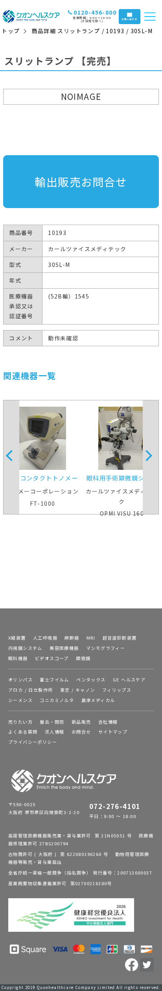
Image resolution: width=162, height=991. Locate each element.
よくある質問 (22, 731)
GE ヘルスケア (129, 679)
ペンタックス (90, 679)
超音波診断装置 (120, 637)
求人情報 (54, 731)
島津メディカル (98, 700)
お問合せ (81, 731)
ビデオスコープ (52, 658)
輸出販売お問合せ (81, 182)
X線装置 (17, 637)
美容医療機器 (64, 648)
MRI (91, 637)
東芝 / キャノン (77, 690)
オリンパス (20, 679)
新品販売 (81, 722)
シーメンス (20, 700)
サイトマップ (112, 731)
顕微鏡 (83, 658)
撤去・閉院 (52, 722)
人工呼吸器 (45, 637)
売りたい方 (20, 722)
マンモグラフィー (105, 648)
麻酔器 (71, 637)
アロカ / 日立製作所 (30, 690)
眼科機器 (18, 658)
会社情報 (108, 722)
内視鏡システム (25, 648)
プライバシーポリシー (32, 742)
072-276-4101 (115, 806)
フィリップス (116, 690)
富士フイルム (54, 679)
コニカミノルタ (57, 700)
